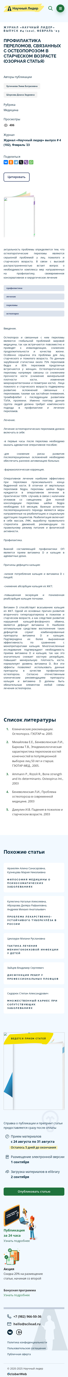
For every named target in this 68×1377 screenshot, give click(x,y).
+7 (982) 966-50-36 (27, 1316)
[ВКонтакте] (6, 162)
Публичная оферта (19, 1354)
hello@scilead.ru (27, 1324)
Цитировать (17, 177)
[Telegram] (16, 162)
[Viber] (26, 162)
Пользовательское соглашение (26, 1348)
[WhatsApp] (31, 162)
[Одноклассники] (11, 162)
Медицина (11, 110)
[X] (21, 162)
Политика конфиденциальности (27, 1342)
